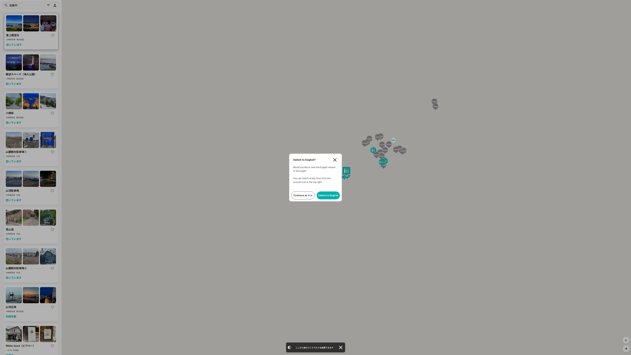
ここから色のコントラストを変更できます (314, 348)
